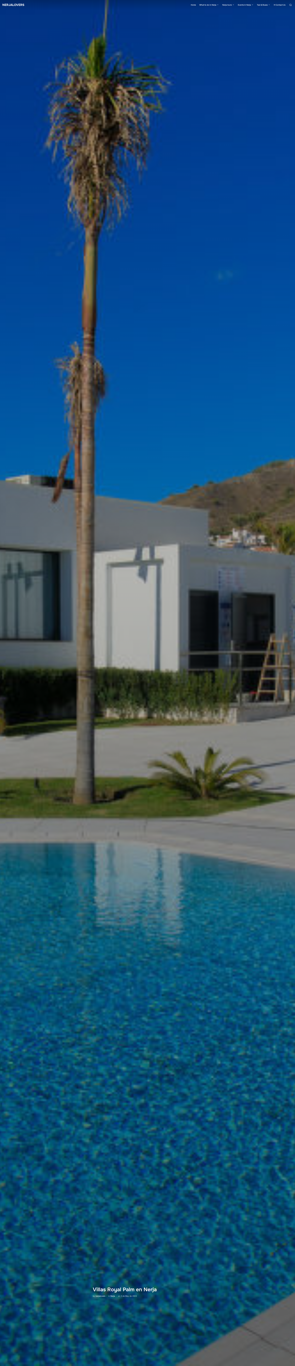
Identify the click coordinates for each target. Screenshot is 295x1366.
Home (193, 5)
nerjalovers (100, 1296)
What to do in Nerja (207, 5)
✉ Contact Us (279, 5)
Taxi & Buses (262, 5)
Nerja (112, 1296)
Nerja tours (227, 5)
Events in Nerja (244, 5)
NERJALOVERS (13, 5)
